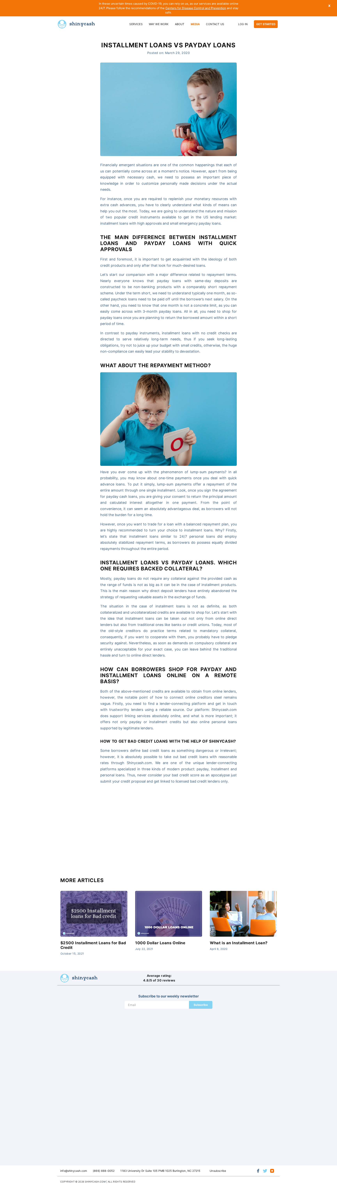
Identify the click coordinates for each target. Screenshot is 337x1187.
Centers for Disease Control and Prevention (195, 8)
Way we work (159, 24)
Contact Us (215, 24)
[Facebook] (258, 1170)
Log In (243, 24)
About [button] (179, 24)
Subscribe (201, 1004)
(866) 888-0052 (103, 1170)
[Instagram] (272, 1170)
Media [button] (195, 24)
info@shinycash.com (73, 1170)
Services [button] (135, 24)
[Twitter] (265, 1170)
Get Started (265, 24)
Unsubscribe (218, 1170)
